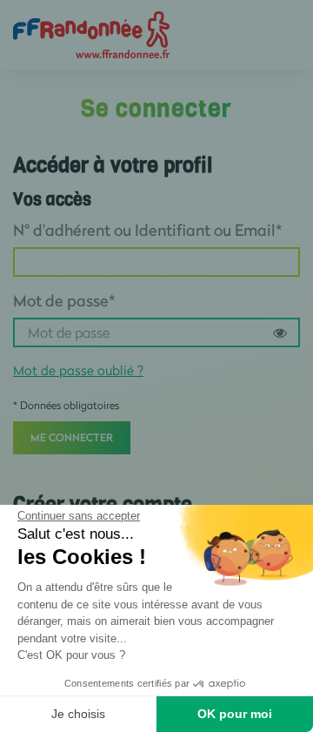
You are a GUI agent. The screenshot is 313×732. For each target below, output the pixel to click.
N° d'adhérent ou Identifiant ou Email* (147, 229)
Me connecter (71, 437)
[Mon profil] (91, 33)
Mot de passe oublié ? (78, 370)
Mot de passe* (64, 300)
